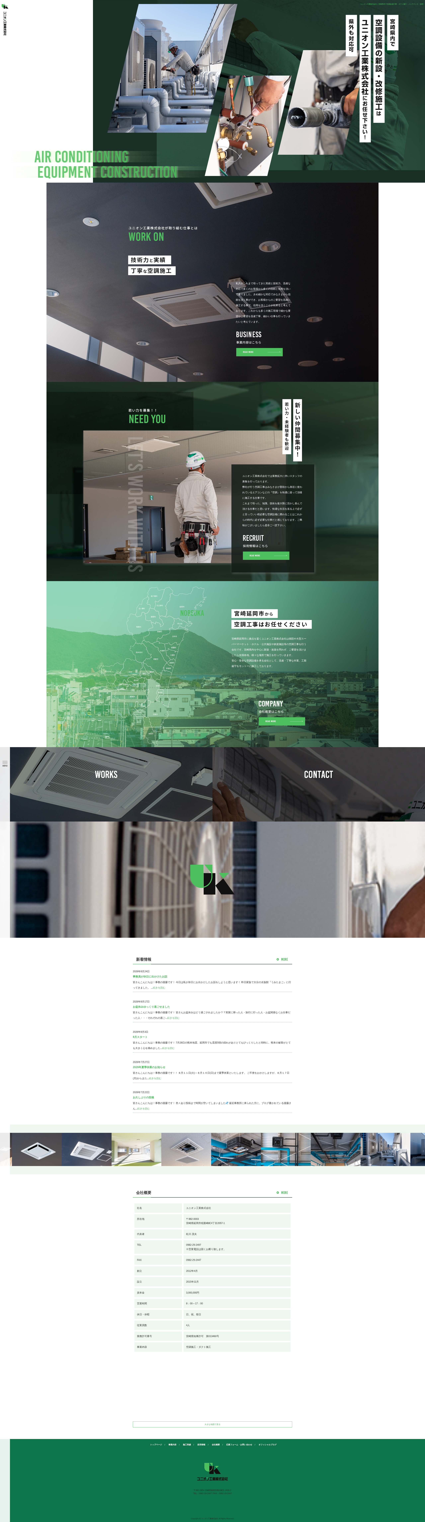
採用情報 (201, 1444)
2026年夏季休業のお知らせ (149, 1067)
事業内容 (172, 1444)
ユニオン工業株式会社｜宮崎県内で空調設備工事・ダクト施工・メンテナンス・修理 (391, 4)
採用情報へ (265, 547)
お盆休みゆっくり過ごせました (151, 1006)
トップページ (156, 1444)
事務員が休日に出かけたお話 (150, 976)
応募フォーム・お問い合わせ (239, 1444)
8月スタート (140, 1037)
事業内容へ (259, 343)
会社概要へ (281, 713)
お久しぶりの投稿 (143, 1097)
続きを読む (159, 987)
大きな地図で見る (212, 1424)
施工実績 (187, 1444)
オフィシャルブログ (268, 1444)
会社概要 (216, 1444)
